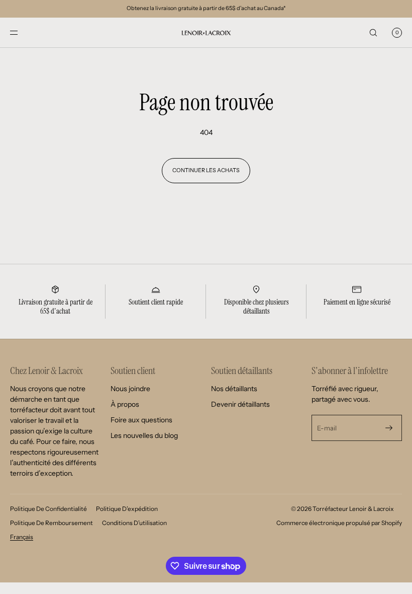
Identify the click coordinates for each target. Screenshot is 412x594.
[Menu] (22, 32)
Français (21, 537)
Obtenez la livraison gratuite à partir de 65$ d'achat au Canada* (206, 8)
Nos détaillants (234, 388)
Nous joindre (130, 388)
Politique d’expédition (127, 508)
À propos (125, 404)
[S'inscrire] (388, 427)
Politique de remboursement (51, 523)
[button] (373, 32)
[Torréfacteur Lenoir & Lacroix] (206, 32)
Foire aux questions (141, 419)
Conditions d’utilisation (134, 523)
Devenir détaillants (240, 404)
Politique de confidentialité (48, 508)
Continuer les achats (206, 170)
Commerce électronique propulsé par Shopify (339, 523)
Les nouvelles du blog (144, 435)
